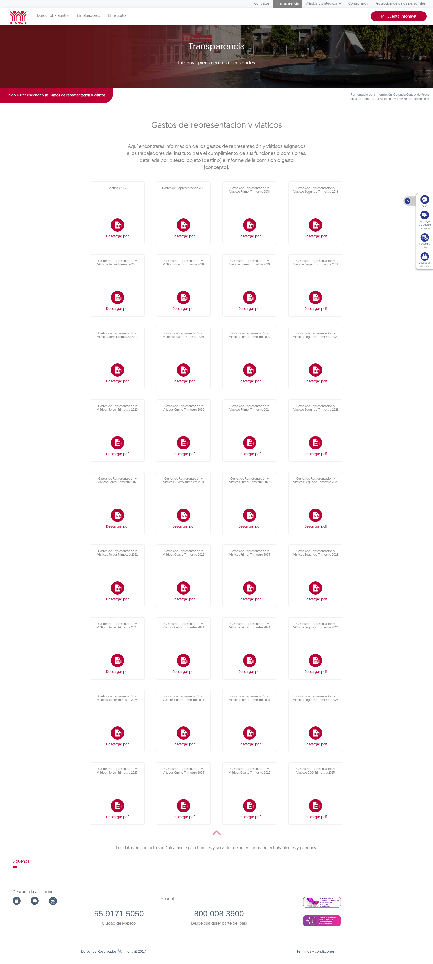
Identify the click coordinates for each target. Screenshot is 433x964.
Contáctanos (358, 4)
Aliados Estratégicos (322, 4)
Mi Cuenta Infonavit (398, 16)
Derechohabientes (53, 16)
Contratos (261, 4)
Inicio (12, 95)
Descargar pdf (117, 236)
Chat (424, 206)
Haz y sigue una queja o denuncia (425, 225)
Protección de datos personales (400, 4)
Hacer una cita (424, 246)
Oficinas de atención (425, 265)
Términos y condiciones (315, 952)
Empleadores (88, 16)
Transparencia (288, 4)
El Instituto (117, 16)
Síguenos (21, 861)
